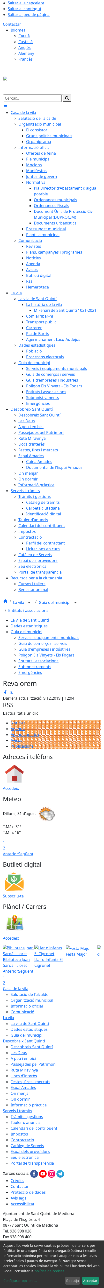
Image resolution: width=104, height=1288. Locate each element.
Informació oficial (27, 1006)
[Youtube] (43, 1173)
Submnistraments (34, 666)
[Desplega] (29, 603)
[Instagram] (52, 1173)
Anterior (10, 853)
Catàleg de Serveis (27, 1145)
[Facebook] (34, 1173)
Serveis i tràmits (17, 1110)
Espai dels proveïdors (30, 1151)
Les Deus (19, 1052)
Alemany (26, 53)
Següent (25, 853)
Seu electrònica (25, 1157)
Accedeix (11, 788)
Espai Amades (23, 1087)
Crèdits (17, 1180)
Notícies (18, 723)
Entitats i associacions (28, 610)
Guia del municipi (55, 602)
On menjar (20, 1093)
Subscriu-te (13, 896)
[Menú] (5, 106)
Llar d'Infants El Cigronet (48, 962)
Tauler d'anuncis (25, 1122)
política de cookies (49, 1271)
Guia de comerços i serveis (42, 643)
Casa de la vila (15, 988)
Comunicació (22, 1012)
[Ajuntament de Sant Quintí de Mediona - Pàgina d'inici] (33, 85)
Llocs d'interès (24, 1076)
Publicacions (22, 746)
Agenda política (25, 734)
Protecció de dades (28, 1192)
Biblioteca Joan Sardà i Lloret (16, 962)
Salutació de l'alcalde (29, 994)
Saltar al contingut (24, 8)
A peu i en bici (23, 1058)
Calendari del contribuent (34, 1128)
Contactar (12, 24)
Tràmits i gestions (27, 1116)
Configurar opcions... (20, 1280)
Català (24, 36)
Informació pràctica (29, 1105)
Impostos (19, 1134)
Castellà (25, 41)
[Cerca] (67, 98)
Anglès (24, 47)
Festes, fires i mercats (30, 1081)
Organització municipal (32, 1000)
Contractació (22, 1140)
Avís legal (19, 1198)
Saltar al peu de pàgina (29, 14)
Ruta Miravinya (24, 1070)
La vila (19, 602)
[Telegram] (60, 1173)
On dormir (20, 1099)
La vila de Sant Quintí (30, 620)
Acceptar (90, 1280)
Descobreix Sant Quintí (24, 1041)
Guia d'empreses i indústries (44, 649)
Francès (25, 59)
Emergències (30, 672)
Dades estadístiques (29, 626)
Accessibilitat (22, 1204)
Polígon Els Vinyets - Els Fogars (46, 655)
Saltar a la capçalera (26, 3)
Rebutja (72, 1280)
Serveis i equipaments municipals (48, 637)
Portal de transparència (32, 1163)
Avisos (16, 740)
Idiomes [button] (18, 30)
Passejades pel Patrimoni (34, 1064)
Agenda (18, 728)
